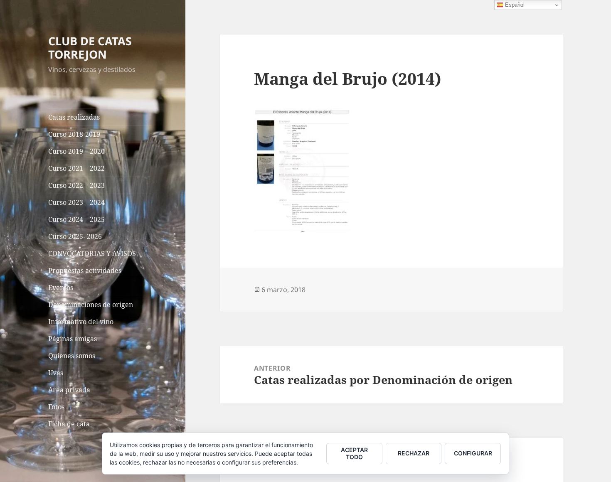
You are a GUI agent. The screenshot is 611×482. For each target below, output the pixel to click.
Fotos (56, 406)
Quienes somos (71, 355)
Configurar (473, 453)
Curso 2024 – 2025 (76, 219)
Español (514, 5)
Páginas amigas (72, 338)
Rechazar (413, 453)
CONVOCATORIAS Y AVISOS (92, 253)
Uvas (55, 372)
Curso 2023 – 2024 (76, 202)
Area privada (69, 389)
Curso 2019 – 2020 (76, 151)
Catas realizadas (74, 117)
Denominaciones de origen (90, 304)
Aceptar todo (354, 453)
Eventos (60, 287)
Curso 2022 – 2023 (76, 185)
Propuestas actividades (84, 270)
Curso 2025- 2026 (75, 236)
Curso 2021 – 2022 (76, 168)
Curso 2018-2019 (74, 134)
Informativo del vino (80, 321)
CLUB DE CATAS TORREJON (90, 47)
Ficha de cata (69, 423)
